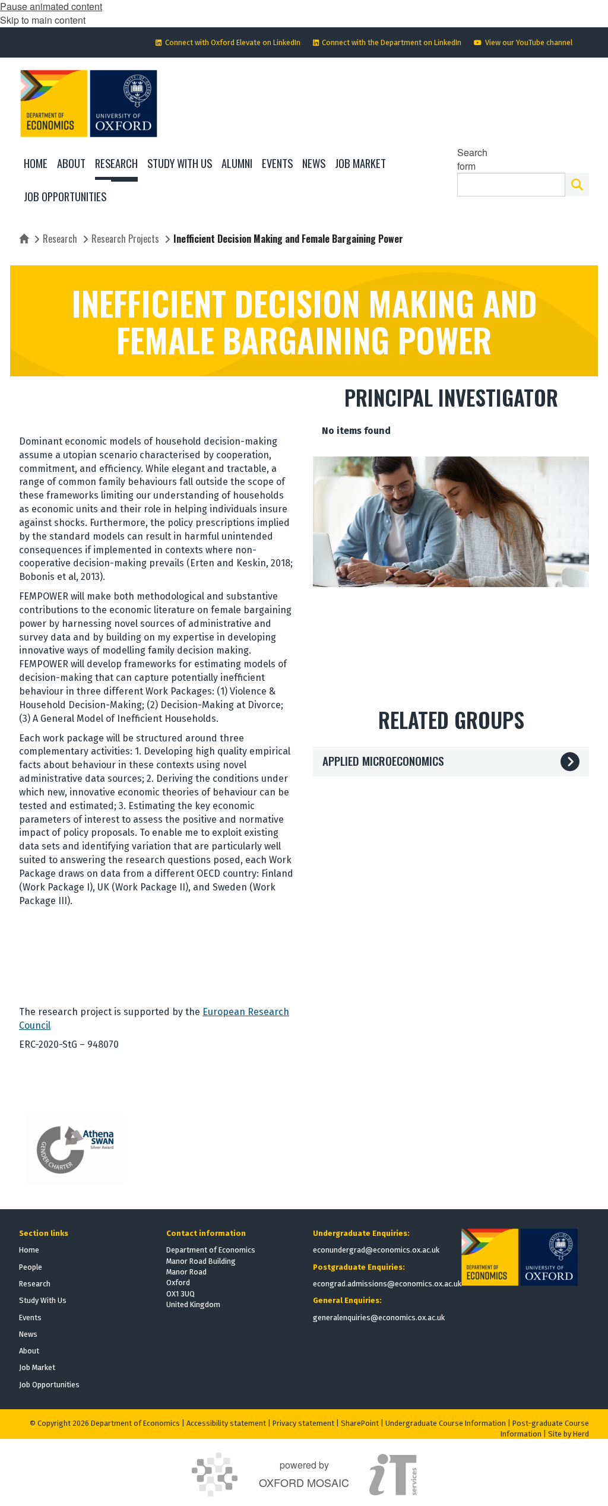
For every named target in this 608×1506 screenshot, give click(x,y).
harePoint (362, 1423)
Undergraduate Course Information (445, 1423)
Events (30, 1317)
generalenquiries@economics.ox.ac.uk (379, 1317)
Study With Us (42, 1300)
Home (29, 1249)
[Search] (577, 184)
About (29, 1350)
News (28, 1334)
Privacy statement (303, 1423)
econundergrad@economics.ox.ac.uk (376, 1249)
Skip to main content (43, 20)
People (30, 1267)
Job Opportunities (49, 1384)
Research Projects (125, 239)
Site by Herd (568, 1433)
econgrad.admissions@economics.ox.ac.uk (387, 1283)
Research (60, 239)
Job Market (37, 1367)
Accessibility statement (226, 1423)
